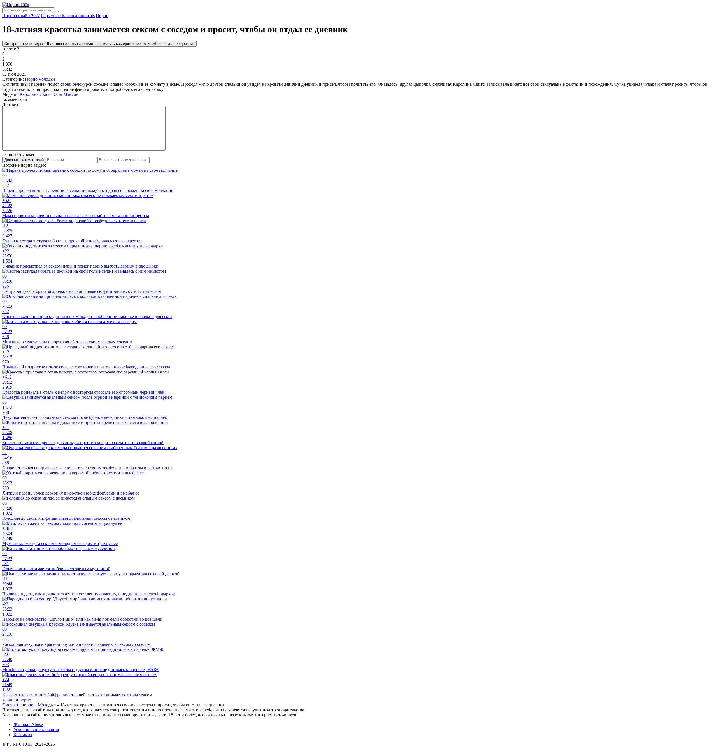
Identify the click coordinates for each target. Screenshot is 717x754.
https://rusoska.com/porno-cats (68, 15)
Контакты (22, 734)
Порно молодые (40, 79)
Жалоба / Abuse (28, 724)
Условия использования (36, 729)
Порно (102, 15)
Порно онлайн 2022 (21, 15)
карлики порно (16, 699)
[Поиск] (56, 11)
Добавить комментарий (24, 160)
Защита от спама (18, 154)
